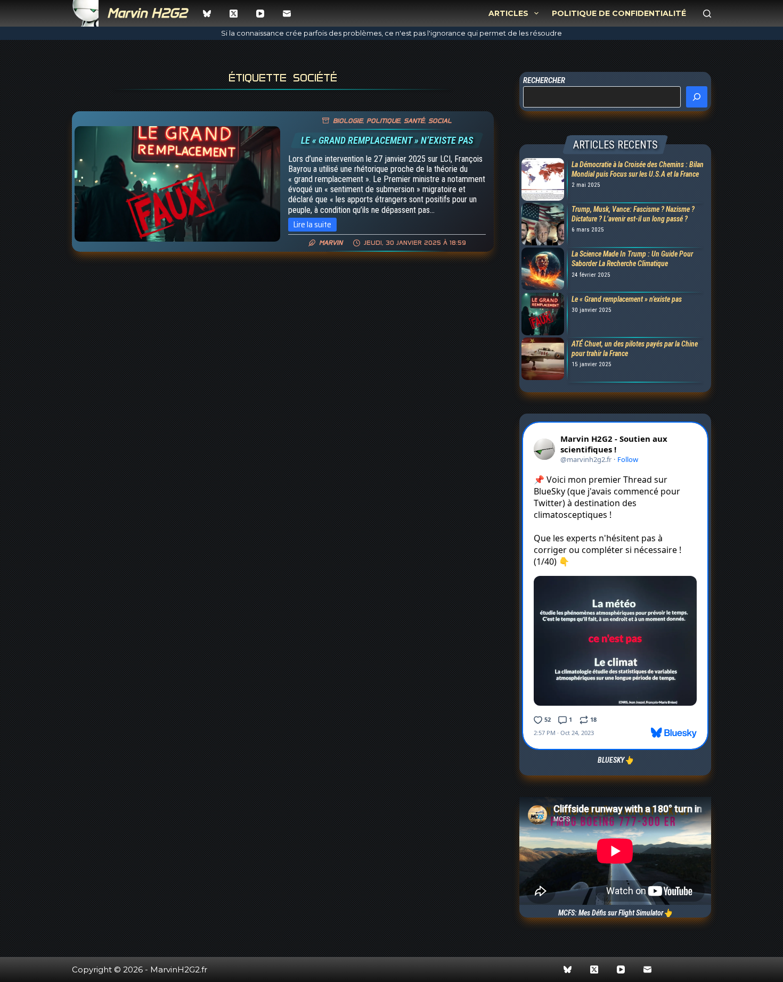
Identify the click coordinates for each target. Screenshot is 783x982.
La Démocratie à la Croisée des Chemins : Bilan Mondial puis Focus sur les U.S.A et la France (638, 169)
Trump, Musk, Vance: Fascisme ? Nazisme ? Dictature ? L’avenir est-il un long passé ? (633, 214)
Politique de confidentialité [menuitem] (619, 13)
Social (440, 121)
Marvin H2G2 (147, 13)
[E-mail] (287, 13)
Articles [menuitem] (508, 13)
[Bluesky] (207, 13)
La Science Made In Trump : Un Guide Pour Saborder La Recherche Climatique (632, 259)
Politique (383, 121)
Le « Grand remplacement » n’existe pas (387, 140)
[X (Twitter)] (233, 13)
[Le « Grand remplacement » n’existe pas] (177, 184)
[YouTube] (260, 13)
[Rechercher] (707, 14)
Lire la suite (315, 225)
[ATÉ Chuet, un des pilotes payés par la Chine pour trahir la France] (541, 360)
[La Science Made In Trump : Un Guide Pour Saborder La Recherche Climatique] (541, 270)
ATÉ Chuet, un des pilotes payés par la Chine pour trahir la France (635, 349)
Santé (414, 121)
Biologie (348, 121)
